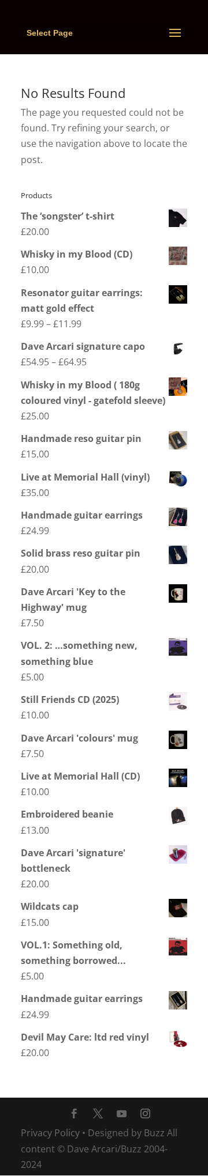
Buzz (154, 1132)
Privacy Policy (50, 1132)
